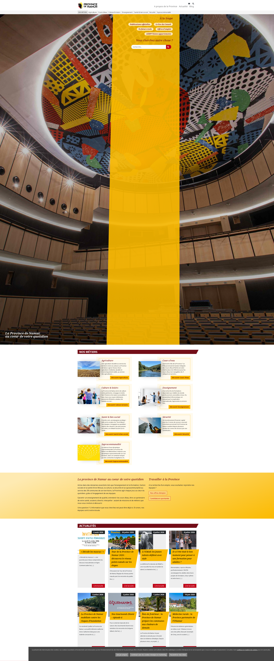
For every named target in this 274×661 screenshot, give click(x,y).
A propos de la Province (165, 6)
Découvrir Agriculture (119, 378)
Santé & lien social (141, 12)
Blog (191, 6)
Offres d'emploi (164, 29)
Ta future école (145, 29)
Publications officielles (140, 24)
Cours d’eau (102, 12)
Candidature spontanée (159, 498)
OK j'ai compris (122, 655)
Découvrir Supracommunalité (116, 461)
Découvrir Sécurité (181, 434)
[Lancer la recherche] (168, 47)
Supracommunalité (164, 12)
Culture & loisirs (114, 12)
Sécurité (152, 12)
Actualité (183, 6)
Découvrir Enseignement (179, 407)
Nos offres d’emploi (158, 493)
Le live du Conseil (163, 24)
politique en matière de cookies (247, 650)
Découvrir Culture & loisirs (118, 405)
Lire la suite (98, 586)
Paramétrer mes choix (178, 655)
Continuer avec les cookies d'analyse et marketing (148, 655)
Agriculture (93, 12)
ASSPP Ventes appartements (158, 34)
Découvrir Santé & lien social (117, 434)
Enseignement (127, 12)
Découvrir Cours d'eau (180, 378)
